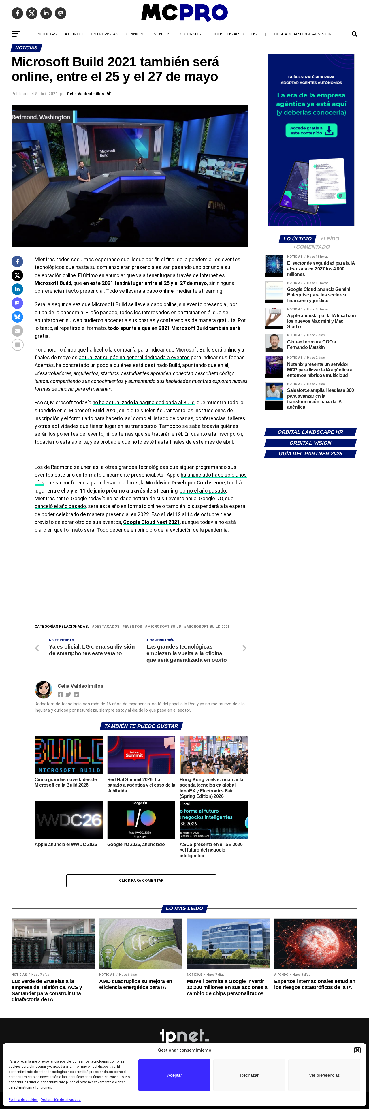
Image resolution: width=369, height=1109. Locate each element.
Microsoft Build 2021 (208, 627)
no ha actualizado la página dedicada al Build (144, 402)
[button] (357, 1050)
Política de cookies (23, 1100)
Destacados (107, 627)
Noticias (47, 34)
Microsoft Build (164, 627)
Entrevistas (104, 34)
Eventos (160, 34)
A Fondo (74, 34)
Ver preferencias (324, 1075)
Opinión (134, 34)
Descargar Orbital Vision (303, 34)
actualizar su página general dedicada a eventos (134, 357)
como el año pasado (203, 491)
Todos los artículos (233, 34)
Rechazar (249, 1075)
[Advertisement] (141, 580)
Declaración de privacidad (61, 1100)
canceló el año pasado (60, 506)
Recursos (189, 34)
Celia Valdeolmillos (85, 93)
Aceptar (174, 1075)
